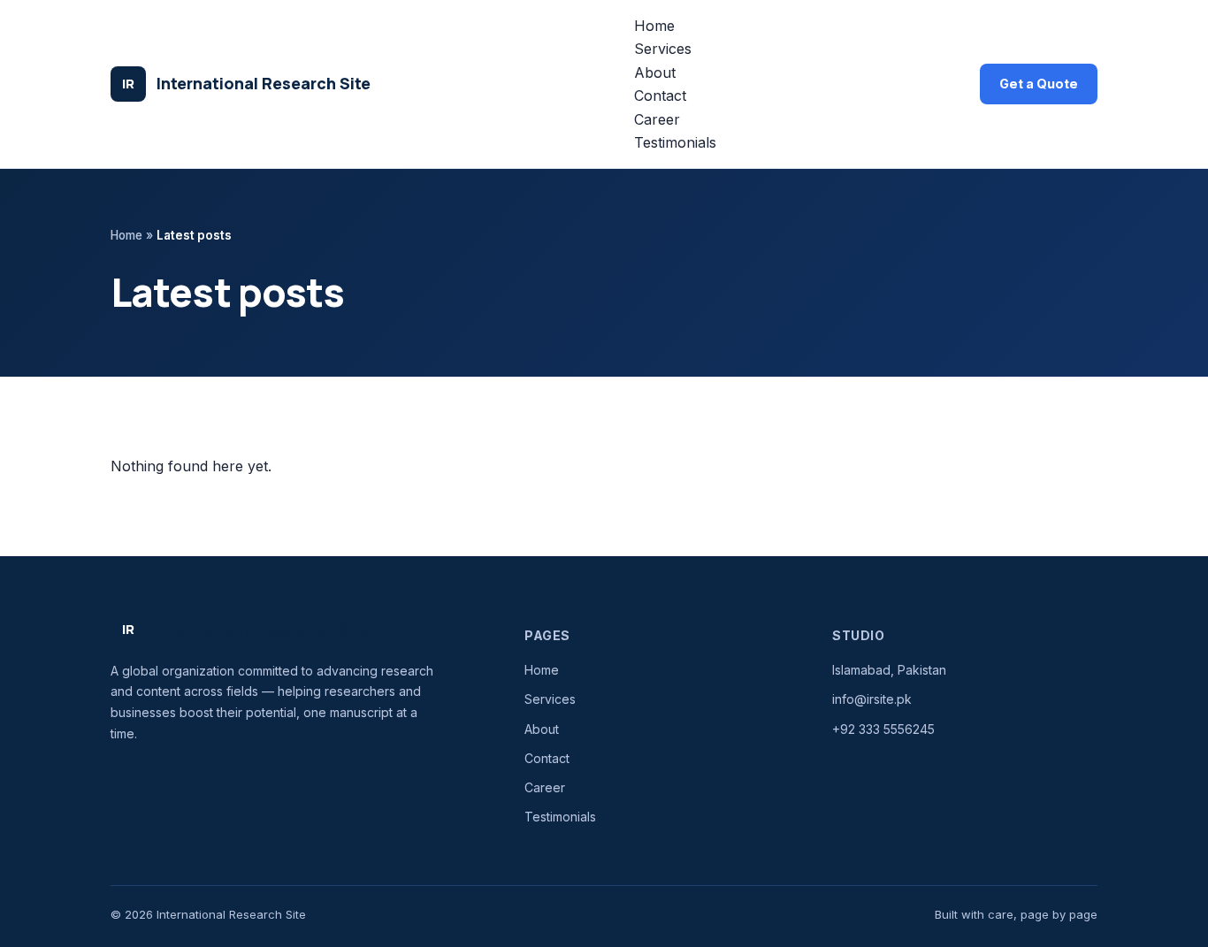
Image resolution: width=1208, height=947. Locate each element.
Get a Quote (1038, 83)
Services (663, 48)
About (655, 72)
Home (654, 25)
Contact (660, 95)
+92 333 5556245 (883, 729)
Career (657, 119)
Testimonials (675, 142)
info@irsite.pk (872, 698)
